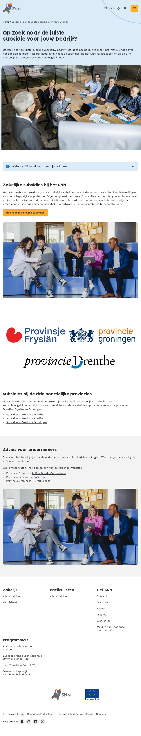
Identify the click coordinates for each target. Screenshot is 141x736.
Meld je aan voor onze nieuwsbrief (111, 628)
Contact (102, 596)
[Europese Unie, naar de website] (92, 694)
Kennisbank (10, 602)
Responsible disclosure (41, 713)
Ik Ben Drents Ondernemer (49, 473)
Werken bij (104, 620)
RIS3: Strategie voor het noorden (18, 648)
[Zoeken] (125, 8)
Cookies (101, 713)
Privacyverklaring (13, 713)
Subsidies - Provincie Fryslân (24, 418)
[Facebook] (22, 721)
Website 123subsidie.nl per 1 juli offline (39, 166)
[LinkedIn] (35, 721)
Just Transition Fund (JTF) (19, 665)
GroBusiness (42, 480)
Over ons (102, 602)
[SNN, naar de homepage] (12, 8)
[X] (42, 721)
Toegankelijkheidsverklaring (76, 713)
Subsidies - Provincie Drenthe (25, 414)
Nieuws (101, 614)
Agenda (101, 608)
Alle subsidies (11, 596)
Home (6, 22)
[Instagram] (28, 721)
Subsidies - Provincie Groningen (26, 422)
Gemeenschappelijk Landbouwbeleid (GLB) (17, 673)
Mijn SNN (109, 8)
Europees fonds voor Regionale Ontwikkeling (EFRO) (22, 657)
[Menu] (134, 8)
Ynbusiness (38, 476)
